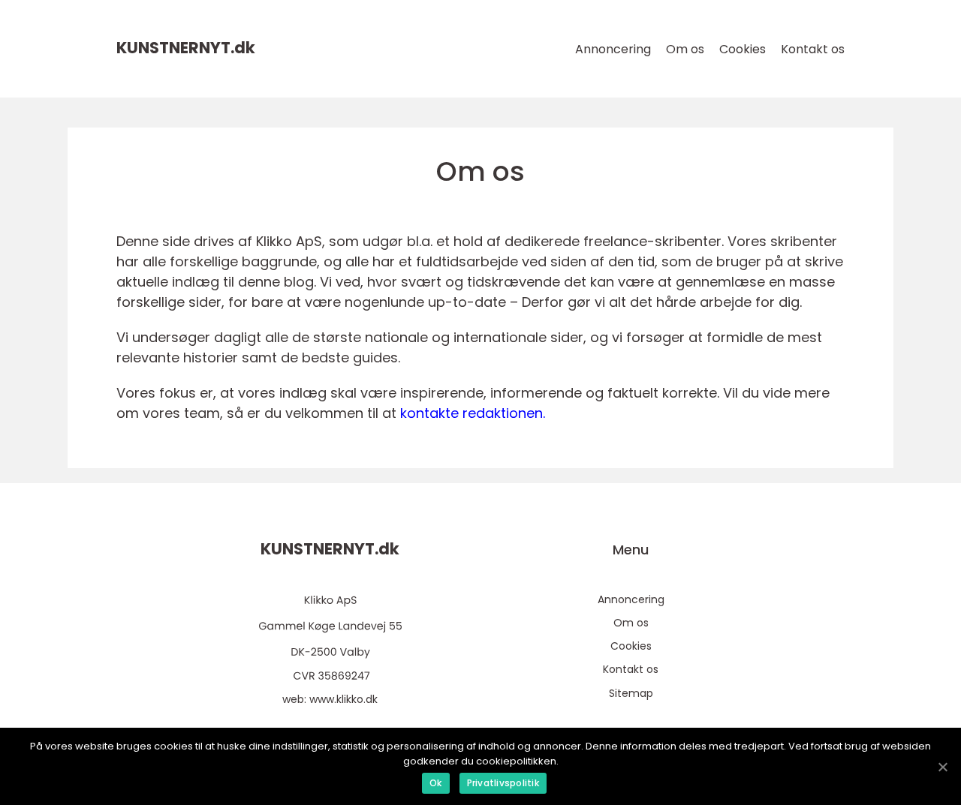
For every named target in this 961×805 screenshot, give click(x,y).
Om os (685, 49)
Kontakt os (813, 49)
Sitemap (631, 693)
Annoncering (613, 49)
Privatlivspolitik (503, 782)
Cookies (742, 49)
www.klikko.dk (343, 699)
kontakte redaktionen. (472, 413)
